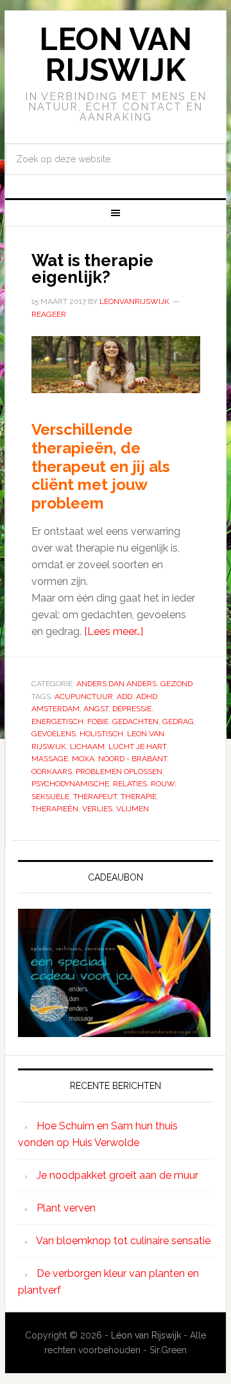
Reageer (48, 314)
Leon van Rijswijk (115, 54)
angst (95, 708)
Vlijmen (132, 808)
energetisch (57, 721)
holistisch (101, 733)
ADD (124, 696)
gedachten (135, 721)
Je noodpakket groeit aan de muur (117, 1175)
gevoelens (53, 733)
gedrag (178, 721)
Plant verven (66, 1208)
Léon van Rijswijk (146, 1335)
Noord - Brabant (132, 758)
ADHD (146, 696)
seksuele (50, 796)
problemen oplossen (119, 771)
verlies (97, 808)
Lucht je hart (137, 746)
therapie (139, 796)
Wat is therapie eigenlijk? (92, 269)
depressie (131, 708)
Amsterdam (55, 708)
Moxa (83, 758)
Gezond (176, 683)
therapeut (95, 796)
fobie (97, 721)
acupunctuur (84, 696)
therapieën (54, 808)
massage (49, 758)
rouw (163, 783)
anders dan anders (116, 683)
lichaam (87, 746)
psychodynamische (70, 783)
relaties (130, 783)
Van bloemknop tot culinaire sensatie (123, 1241)
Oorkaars (51, 771)
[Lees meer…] (113, 631)
